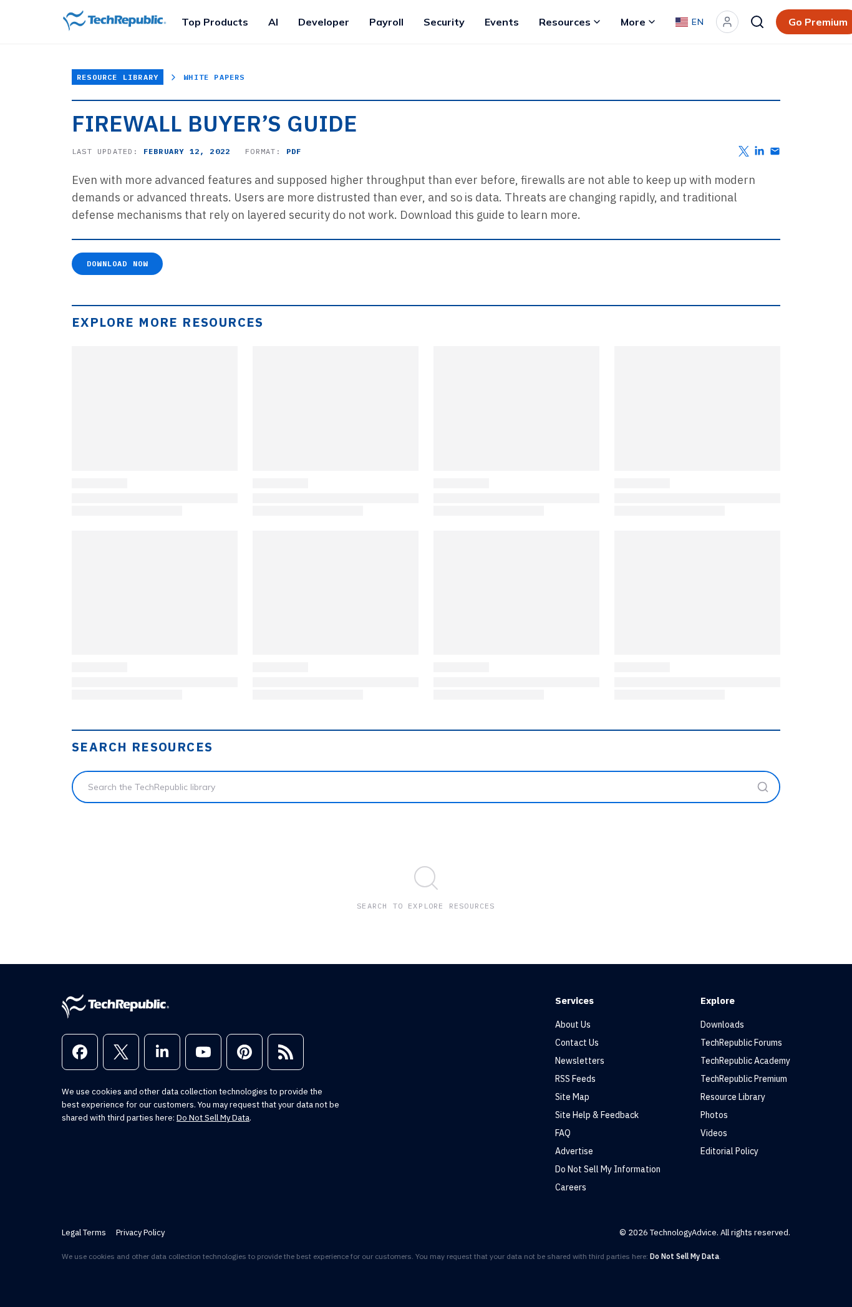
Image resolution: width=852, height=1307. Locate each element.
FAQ (563, 1133)
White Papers (213, 77)
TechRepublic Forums (741, 1042)
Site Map (572, 1096)
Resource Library (117, 77)
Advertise (574, 1151)
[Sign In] (727, 22)
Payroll (386, 22)
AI (273, 22)
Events (502, 22)
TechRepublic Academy (745, 1060)
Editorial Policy (729, 1151)
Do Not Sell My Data (213, 1117)
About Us (573, 1024)
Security (444, 22)
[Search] (757, 22)
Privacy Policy (140, 1232)
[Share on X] (743, 151)
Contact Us (577, 1042)
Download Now (117, 263)
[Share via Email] (775, 151)
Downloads (722, 1024)
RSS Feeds (575, 1078)
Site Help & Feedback (597, 1115)
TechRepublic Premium (743, 1078)
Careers (570, 1187)
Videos (713, 1133)
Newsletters (579, 1060)
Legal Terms (84, 1232)
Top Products (215, 22)
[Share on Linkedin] (759, 151)
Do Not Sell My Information (608, 1169)
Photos (714, 1115)
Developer (323, 22)
